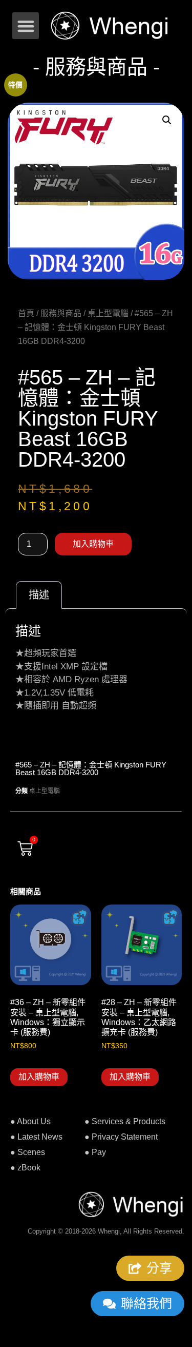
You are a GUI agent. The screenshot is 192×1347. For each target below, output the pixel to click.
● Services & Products (124, 1121)
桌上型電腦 (108, 313)
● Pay (95, 1152)
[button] (25, 26)
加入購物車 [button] (38, 1076)
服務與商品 (60, 313)
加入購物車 (93, 544)
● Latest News (36, 1136)
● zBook (25, 1167)
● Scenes (27, 1152)
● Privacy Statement (121, 1136)
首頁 (26, 313)
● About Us (30, 1121)
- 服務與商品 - (96, 66)
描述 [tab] (39, 595)
